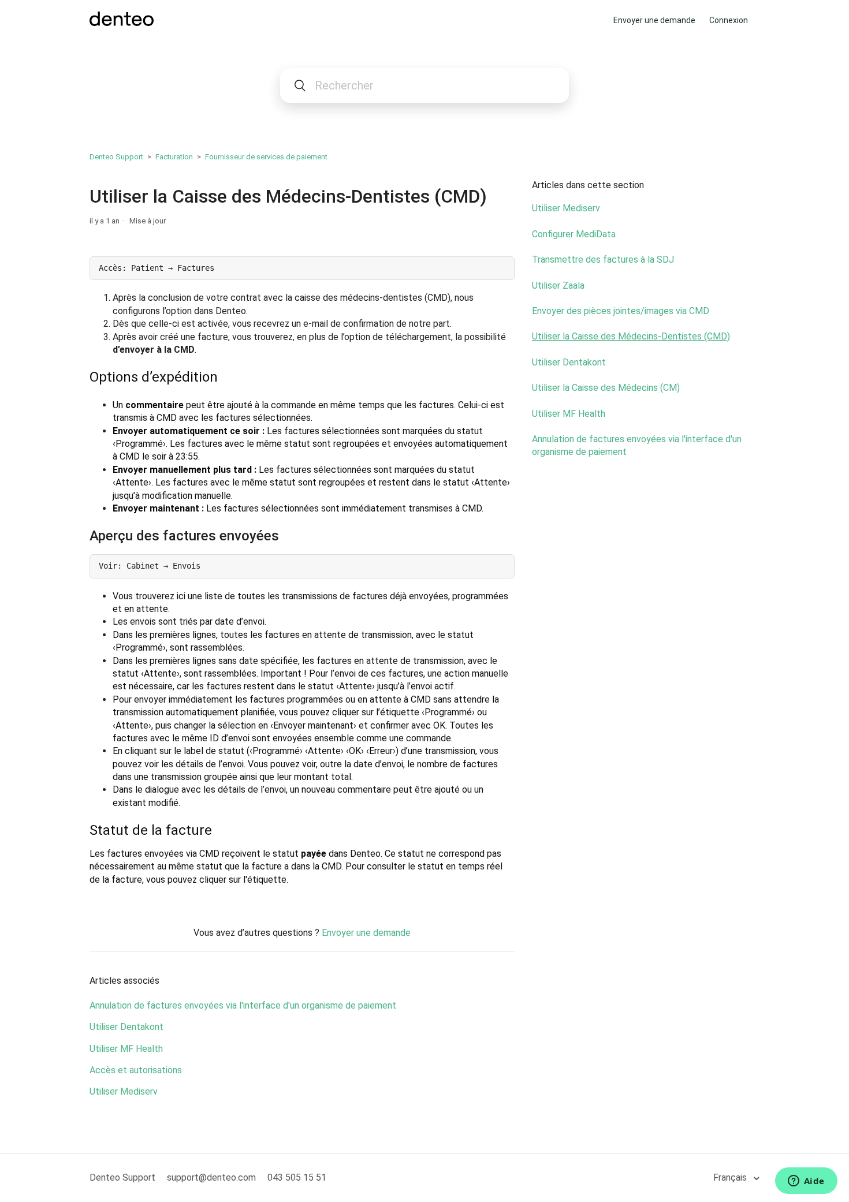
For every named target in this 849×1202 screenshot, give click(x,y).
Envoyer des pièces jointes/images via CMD (620, 310)
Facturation (174, 156)
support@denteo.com (211, 1177)
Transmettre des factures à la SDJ (603, 259)
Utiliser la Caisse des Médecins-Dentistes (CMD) (631, 336)
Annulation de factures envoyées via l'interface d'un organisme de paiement (243, 1005)
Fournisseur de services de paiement (266, 156)
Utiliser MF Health (126, 1048)
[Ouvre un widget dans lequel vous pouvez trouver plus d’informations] (805, 1181)
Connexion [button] (728, 20)
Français (731, 1177)
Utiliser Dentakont (126, 1026)
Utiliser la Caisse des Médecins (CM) (606, 387)
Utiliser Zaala (558, 285)
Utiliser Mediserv (124, 1091)
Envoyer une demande (654, 20)
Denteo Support (116, 156)
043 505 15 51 (296, 1177)
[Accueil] (122, 22)
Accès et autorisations (136, 1070)
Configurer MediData (574, 234)
